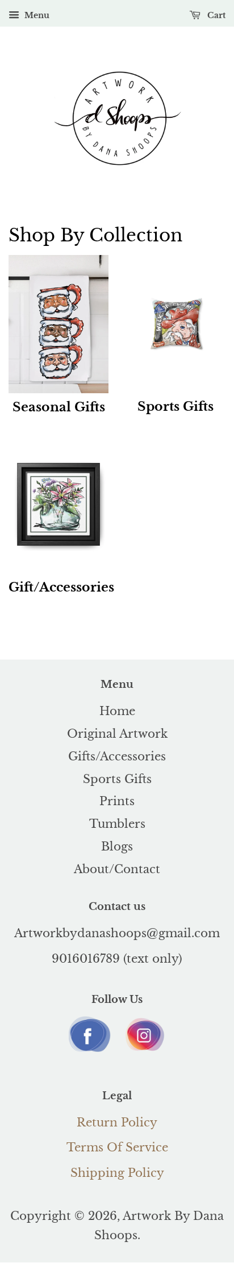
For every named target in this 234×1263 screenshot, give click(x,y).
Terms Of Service (117, 1147)
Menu (35, 15)
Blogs (117, 846)
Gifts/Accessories (117, 756)
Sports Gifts (117, 779)
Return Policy (117, 1122)
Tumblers (117, 824)
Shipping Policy (117, 1173)
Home (117, 711)
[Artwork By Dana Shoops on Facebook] (90, 1052)
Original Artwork (117, 733)
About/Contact (117, 869)
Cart (215, 15)
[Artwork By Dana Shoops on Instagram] (144, 1051)
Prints (117, 801)
